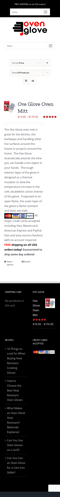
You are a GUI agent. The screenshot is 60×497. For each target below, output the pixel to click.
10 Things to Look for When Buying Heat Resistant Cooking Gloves (16, 361)
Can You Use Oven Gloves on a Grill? (15, 445)
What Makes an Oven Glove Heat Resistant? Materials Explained (16, 420)
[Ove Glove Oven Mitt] (9, 107)
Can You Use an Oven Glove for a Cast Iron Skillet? (16, 465)
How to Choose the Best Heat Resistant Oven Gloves (15, 390)
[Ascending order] (47, 62)
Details (27, 261)
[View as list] (33, 81)
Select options (10, 263)
